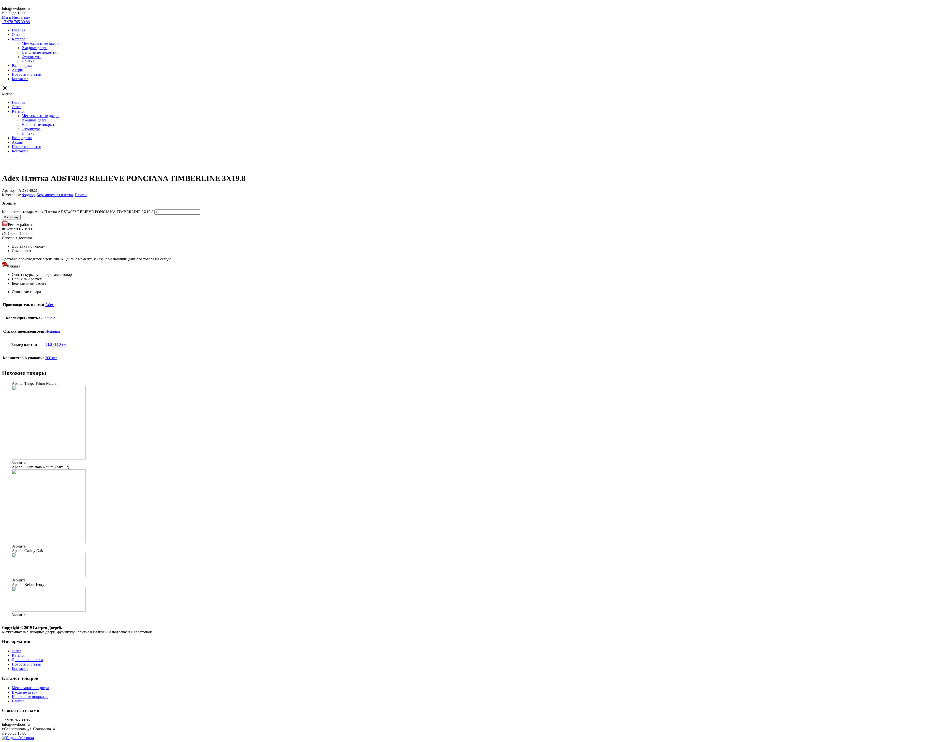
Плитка (28, 61)
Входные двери (34, 48)
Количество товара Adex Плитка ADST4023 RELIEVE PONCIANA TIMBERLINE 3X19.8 (77, 212)
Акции (17, 70)
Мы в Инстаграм (16, 17)
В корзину (11, 217)
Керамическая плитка (55, 195)
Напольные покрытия (40, 52)
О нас (16, 34)
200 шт (51, 358)
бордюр (28, 195)
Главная (18, 30)
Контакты (20, 79)
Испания (52, 331)
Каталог (18, 39)
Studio (50, 318)
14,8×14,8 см (55, 344)
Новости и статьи (26, 74)
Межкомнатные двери (40, 43)
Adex (49, 305)
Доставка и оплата (27, 660)
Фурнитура (31, 57)
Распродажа (22, 65)
